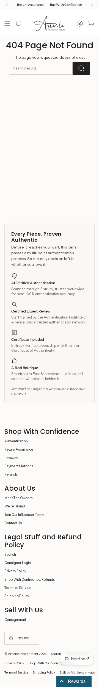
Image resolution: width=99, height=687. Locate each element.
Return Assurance (18, 449)
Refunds (11, 474)
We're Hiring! (14, 506)
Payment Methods (19, 466)
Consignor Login (17, 563)
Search (10, 554)
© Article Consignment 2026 (25, 654)
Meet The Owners (18, 498)
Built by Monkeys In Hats (77, 672)
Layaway (11, 458)
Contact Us (13, 523)
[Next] (92, 4)
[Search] (81, 68)
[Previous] (6, 4)
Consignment (15, 620)
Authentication (16, 441)
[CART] (91, 23)
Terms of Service (17, 588)
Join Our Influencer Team (24, 515)
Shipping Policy (16, 596)
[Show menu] (7, 23)
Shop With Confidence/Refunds (29, 579)
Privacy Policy (15, 571)
